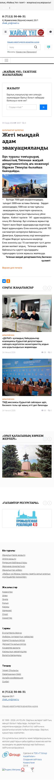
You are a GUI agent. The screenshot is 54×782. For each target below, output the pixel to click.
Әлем (4, 595)
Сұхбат (5, 681)
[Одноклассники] (8, 281)
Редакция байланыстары (14, 562)
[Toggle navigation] (6, 60)
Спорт (5, 614)
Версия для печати (12, 267)
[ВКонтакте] (4, 281)
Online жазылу (9, 559)
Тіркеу (13, 8)
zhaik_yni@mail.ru (10, 23)
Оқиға (5, 599)
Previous (45, 288)
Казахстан (7, 592)
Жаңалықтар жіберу (12, 570)
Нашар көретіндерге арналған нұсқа (23, 42)
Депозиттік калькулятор (14, 644)
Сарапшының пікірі (11, 674)
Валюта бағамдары (12, 655)
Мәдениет (7, 610)
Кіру (6, 8)
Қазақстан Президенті (26, 52)
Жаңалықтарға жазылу (13, 555)
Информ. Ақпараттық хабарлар (17, 636)
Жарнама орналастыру (13, 566)
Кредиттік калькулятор (13, 640)
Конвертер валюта (11, 648)
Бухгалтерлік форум (12, 633)
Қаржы (5, 607)
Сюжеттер (7, 618)
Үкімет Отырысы (10, 670)
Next (49, 288)
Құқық (5, 603)
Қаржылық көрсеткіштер (14, 651)
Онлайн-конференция (12, 678)
